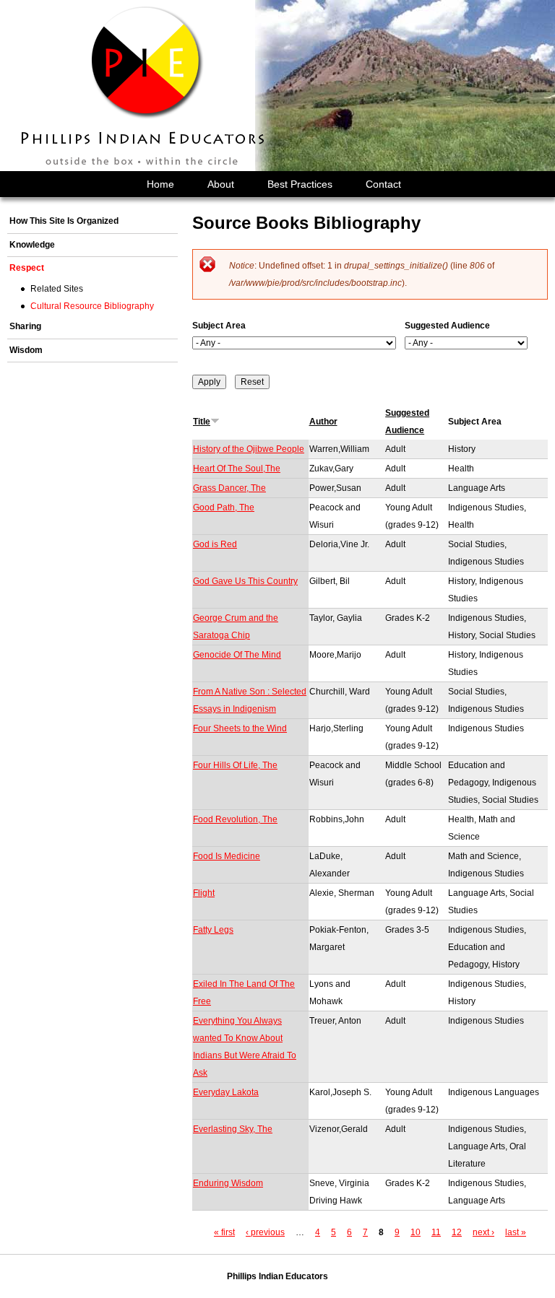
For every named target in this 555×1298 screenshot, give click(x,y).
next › (483, 1232)
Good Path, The (223, 507)
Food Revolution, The (235, 819)
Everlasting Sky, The (232, 1129)
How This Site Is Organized (64, 221)
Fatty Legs (213, 930)
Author (323, 422)
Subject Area (219, 326)
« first (224, 1232)
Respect (26, 268)
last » (515, 1232)
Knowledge (32, 245)
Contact (383, 184)
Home (160, 184)
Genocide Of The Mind (237, 655)
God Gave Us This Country (245, 581)
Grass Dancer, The (229, 488)
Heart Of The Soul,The (236, 468)
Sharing (25, 326)
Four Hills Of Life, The (235, 765)
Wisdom (26, 350)
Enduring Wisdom (228, 1183)
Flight (204, 893)
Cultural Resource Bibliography (92, 306)
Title (201, 422)
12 (457, 1232)
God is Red (215, 544)
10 (415, 1232)
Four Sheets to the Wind (240, 728)
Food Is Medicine (226, 856)
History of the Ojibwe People (248, 449)
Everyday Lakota (226, 1092)
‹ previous (265, 1232)
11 (436, 1232)
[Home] (143, 85)
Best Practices (299, 184)
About (220, 184)
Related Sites (56, 289)
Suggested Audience (447, 326)
